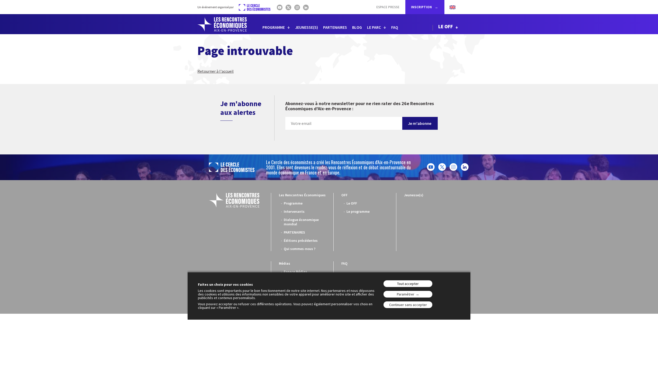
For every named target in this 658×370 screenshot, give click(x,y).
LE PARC (374, 27)
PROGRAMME (273, 27)
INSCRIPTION (422, 7)
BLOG (357, 27)
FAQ (394, 27)
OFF (344, 195)
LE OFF (445, 26)
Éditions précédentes (301, 240)
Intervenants (294, 211)
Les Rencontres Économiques (302, 195)
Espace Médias (295, 271)
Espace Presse (387, 7)
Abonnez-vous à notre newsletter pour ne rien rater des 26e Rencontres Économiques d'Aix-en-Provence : (359, 106)
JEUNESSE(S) (306, 27)
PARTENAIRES (335, 27)
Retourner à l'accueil (215, 71)
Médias (284, 263)
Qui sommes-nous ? (299, 248)
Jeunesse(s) (413, 195)
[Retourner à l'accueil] (222, 24)
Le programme (358, 211)
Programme (293, 203)
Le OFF (351, 203)
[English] (449, 7)
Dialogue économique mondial (301, 221)
